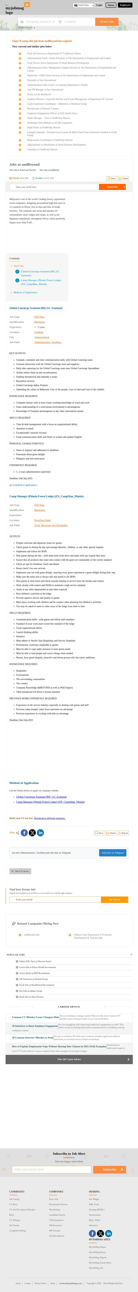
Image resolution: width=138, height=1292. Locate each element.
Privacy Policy (40, 1283)
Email (125, 178)
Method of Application (25, 292)
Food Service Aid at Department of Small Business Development (58, 63)
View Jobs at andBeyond (49, 170)
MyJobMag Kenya (97, 1252)
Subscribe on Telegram (113, 853)
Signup (111, 5)
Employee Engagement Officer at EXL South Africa (52, 113)
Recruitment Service (58, 1204)
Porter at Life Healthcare (39, 94)
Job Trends (14, 1225)
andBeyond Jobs (31, 935)
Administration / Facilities (47, 342)
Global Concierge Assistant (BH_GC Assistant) (35, 308)
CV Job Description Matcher (22, 1209)
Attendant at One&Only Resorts (42, 149)
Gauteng (38, 332)
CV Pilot (13, 1204)
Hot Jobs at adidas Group (30, 991)
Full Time (39, 317)
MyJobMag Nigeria (98, 1257)
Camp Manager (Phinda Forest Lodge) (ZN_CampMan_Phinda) (46, 496)
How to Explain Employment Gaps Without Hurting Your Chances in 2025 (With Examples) (59, 1046)
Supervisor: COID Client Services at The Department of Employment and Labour (66, 75)
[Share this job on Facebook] (24, 832)
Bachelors (39, 322)
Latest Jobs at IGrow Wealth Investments (37, 967)
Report (125, 833)
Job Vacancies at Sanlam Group (33, 979)
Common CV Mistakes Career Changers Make (35, 1017)
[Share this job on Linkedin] (40, 832)
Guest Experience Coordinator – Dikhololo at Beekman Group (57, 104)
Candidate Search (57, 1215)
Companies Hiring (17, 1230)
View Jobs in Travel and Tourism (22, 170)
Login (99, 5)
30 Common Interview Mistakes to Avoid (33, 1037)
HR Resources (55, 1225)
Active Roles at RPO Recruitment (34, 973)
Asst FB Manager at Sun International (45, 89)
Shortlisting (54, 1209)
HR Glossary (55, 1230)
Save (113, 178)
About (18, 1283)
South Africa (83, 5)
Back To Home (22, 871)
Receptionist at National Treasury (43, 108)
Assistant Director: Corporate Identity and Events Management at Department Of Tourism (70, 99)
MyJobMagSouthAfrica (113, 1283)
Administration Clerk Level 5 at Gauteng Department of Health (57, 85)
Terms (52, 1283)
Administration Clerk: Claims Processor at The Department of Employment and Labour (69, 58)
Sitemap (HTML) (96, 1209)
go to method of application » (23, 485)
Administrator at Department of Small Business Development (56, 144)
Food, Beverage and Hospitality (51, 525)
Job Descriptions (56, 1236)
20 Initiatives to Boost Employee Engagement (35, 1026)
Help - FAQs (94, 1220)
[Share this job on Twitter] (32, 832)
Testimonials (94, 1215)
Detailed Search (25, 28)
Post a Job (53, 1199)
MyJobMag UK (96, 1268)
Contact (28, 1283)
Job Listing (14, 1199)
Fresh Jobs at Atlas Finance (31, 997)
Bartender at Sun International (41, 80)
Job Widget (94, 1199)
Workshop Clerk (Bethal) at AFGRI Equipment (49, 123)
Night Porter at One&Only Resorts (43, 127)
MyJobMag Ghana (97, 1247)
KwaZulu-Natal (42, 520)
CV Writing (14, 1220)
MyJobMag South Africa (100, 1262)
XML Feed (94, 1204)
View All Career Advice (69, 1059)
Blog (11, 1215)
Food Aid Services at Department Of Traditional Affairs (54, 53)
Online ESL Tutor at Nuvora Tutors (35, 961)
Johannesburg (41, 337)
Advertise (93, 1225)
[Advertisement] (100, 221)
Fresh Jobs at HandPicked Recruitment (36, 985)
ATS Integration (56, 1220)
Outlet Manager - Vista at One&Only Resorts (48, 118)
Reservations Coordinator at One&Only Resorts (49, 140)
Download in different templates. (49, 818)
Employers (125, 5)
